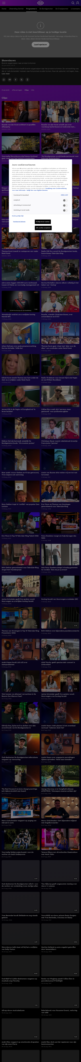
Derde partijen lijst (18, 216)
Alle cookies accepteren (43, 227)
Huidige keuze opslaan (43, 221)
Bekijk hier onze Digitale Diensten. (37, 190)
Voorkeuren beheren (19, 221)
